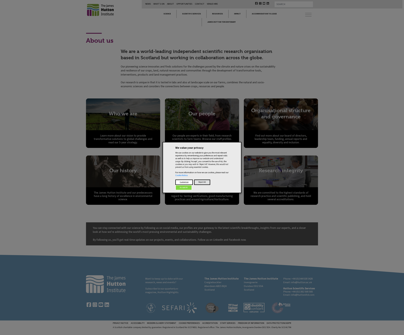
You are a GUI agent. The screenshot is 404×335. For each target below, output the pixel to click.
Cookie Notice (181, 175)
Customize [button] (184, 182)
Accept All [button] (184, 187)
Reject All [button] (202, 182)
